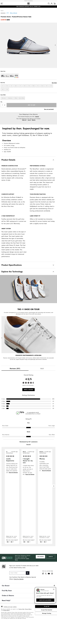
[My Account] (51, 3)
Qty (1, 101)
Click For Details (19, 579)
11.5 (42, 85)
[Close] (54, 589)
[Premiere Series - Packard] (28, 46)
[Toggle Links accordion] (28, 585)
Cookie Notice (6, 610)
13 (51, 85)
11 (37, 85)
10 (29, 85)
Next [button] (55, 45)
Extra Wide (21, 98)
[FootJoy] (28, 3)
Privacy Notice (28, 609)
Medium (10, 98)
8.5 (15, 85)
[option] (28, 46)
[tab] (54, 3)
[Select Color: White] (7, 75)
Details (37, 116)
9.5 (24, 85)
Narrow (4, 98)
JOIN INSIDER (40, 556)
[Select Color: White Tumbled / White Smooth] (12, 75)
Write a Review (13, 13)
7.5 (7, 85)
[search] (48, 3)
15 (7, 89)
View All (28, 444)
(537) (8, 13)
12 (46, 85)
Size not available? (49, 109)
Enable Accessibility (28, 0)
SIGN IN (51, 556)
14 (2, 89)
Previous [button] (1, 45)
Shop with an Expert (45, 600)
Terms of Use (21, 609)
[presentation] (14, 368)
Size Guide (54, 82)
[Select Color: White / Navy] (3, 75)
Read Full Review (13, 472)
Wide (16, 98)
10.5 (33, 85)
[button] (2, 3)
